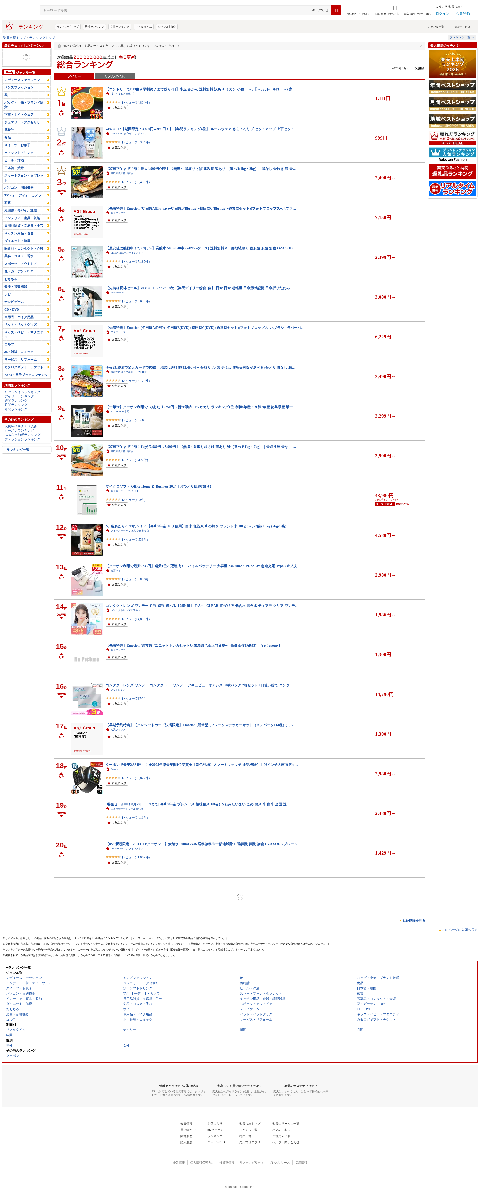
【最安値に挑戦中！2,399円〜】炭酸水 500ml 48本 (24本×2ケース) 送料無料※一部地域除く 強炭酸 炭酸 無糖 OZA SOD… (201, 248)
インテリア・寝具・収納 (22, 218)
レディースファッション (22, 80)
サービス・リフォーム (20, 359)
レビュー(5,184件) (135, 579)
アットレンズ (118, 689)
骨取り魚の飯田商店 (122, 173)
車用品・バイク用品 (19, 317)
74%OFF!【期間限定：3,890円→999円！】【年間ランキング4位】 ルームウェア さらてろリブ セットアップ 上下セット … (202, 129)
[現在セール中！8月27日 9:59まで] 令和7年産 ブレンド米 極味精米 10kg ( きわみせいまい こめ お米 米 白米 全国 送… (198, 804)
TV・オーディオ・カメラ (23, 195)
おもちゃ (11, 279)
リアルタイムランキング (22, 392)
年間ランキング (16, 409)
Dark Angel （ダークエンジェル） (129, 133)
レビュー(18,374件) (136, 142)
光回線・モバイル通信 (20, 210)
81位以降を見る (414, 920)
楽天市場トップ (14, 38)
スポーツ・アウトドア (20, 264)
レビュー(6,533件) (135, 539)
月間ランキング (16, 405)
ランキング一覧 (18, 450)
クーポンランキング (19, 430)
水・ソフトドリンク (19, 153)
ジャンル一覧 (436, 26)
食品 (7, 137)
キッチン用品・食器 (19, 233)
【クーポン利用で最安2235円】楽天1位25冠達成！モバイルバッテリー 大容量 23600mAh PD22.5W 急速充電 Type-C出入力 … (204, 566)
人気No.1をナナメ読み (21, 426)
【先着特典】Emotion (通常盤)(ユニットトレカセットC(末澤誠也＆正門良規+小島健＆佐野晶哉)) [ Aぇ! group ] (193, 645)
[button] (367, 10)
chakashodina (117, 292)
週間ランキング (16, 400)
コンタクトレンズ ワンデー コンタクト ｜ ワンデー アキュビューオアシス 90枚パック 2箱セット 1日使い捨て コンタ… (199, 685)
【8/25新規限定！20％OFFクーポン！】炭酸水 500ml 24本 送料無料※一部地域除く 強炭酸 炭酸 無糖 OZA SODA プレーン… (203, 844)
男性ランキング (94, 26)
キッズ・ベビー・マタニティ (24, 334)
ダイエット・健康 (17, 241)
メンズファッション (19, 87)
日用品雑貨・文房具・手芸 (24, 225)
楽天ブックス (118, 213)
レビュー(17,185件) (136, 261)
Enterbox (115, 769)
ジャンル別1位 (167, 26)
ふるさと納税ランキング (22, 435)
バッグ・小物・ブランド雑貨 (24, 105)
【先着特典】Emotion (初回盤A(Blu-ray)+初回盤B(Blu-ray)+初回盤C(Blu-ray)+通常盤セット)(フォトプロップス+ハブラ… (201, 208)
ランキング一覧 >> (462, 37)
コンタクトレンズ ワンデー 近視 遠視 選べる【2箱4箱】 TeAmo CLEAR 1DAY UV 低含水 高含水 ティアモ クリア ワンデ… (202, 606)
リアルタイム (144, 26)
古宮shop (115, 570)
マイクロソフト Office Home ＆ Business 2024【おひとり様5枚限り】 (159, 486)
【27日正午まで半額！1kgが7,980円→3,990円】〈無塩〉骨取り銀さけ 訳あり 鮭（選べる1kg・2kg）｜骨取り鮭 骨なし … (201, 447)
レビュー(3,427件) (135, 460)
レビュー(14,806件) (136, 619)
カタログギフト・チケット (24, 367)
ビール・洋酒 (14, 160)
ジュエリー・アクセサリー (24, 122)
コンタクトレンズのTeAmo (125, 610)
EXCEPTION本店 (120, 411)
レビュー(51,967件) (136, 857)
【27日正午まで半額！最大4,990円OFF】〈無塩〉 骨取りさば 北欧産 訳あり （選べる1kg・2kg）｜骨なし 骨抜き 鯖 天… (201, 169)
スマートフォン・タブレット (24, 178)
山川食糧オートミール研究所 (127, 808)
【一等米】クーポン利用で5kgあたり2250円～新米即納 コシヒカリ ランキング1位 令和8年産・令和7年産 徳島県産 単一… (201, 407)
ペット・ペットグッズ (20, 324)
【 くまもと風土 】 (123, 93)
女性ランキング (120, 26)
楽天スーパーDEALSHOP (125, 491)
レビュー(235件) (134, 420)
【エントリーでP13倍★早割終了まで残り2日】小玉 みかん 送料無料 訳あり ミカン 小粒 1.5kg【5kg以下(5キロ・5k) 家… (201, 89)
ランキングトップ (68, 26)
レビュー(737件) (134, 698)
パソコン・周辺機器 (19, 187)
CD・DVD (11, 309)
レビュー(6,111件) (135, 817)
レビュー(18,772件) (136, 381)
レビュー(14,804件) (136, 102)
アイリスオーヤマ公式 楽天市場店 (130, 530)
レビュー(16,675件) (136, 301)
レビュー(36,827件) (136, 778)
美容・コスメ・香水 (19, 256)
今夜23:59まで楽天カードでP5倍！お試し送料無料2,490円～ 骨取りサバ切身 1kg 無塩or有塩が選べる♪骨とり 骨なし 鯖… (201, 367)
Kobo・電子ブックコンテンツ (26, 375)
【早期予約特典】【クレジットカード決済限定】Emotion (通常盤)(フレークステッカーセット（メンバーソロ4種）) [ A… (201, 725)
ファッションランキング (22, 439)
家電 (7, 203)
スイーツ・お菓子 (17, 145)
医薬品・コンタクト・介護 (24, 248)
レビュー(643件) (134, 500)
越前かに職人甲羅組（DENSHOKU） (131, 372)
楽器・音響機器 (15, 286)
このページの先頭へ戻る (460, 930)
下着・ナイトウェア (19, 114)
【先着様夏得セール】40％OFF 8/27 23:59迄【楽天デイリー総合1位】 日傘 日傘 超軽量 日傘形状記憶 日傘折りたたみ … (200, 288)
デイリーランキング (19, 396)
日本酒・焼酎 (14, 168)
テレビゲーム (14, 302)
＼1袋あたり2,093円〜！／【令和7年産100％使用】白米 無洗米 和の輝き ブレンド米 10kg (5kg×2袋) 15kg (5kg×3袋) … (198, 526)
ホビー (9, 294)
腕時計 (9, 130)
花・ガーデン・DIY (18, 271)
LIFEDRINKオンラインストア (127, 252)
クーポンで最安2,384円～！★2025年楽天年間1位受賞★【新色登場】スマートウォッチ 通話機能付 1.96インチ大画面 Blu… (202, 765)
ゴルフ (9, 344)
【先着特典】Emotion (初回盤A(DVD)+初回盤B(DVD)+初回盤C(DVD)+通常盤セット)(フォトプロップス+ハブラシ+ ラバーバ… (205, 328)
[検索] (337, 10)
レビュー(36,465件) (136, 182)
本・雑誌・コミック (19, 352)
